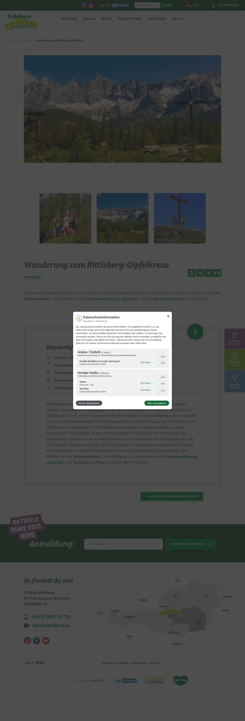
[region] (122, 373)
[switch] (161, 356)
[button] (158, 356)
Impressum (88, 321)
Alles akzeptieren (156, 403)
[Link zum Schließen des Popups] (168, 317)
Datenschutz (101, 321)
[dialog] (122, 360)
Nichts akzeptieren (89, 403)
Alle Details (146, 362)
